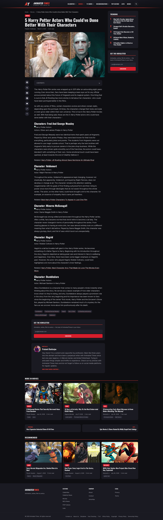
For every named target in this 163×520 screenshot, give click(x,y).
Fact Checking (92, 516)
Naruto (29, 476)
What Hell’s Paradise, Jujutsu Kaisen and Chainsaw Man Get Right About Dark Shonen (123, 21)
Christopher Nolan (108, 417)
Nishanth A (106, 414)
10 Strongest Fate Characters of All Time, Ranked (123, 33)
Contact (91, 496)
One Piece (68, 476)
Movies (80, 4)
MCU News (106, 465)
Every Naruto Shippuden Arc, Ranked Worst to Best (42, 469)
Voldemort (52, 315)
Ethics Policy (106, 516)
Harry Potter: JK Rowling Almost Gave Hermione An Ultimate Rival (67, 160)
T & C (99, 516)
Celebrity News (67, 495)
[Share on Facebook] (27, 93)
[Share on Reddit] (27, 98)
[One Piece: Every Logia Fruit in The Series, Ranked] (81, 452)
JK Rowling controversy (84, 311)
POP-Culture (115, 4)
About (91, 492)
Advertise (92, 499)
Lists (123, 4)
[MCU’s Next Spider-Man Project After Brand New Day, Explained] (119, 452)
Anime (67, 406)
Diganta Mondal (69, 414)
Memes (129, 4)
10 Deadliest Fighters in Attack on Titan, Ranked (123, 44)
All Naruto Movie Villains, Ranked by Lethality (123, 38)
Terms (117, 496)
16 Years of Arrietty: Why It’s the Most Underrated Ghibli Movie (81, 410)
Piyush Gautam (31, 414)
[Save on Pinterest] (27, 82)
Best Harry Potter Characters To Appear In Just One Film (64, 200)
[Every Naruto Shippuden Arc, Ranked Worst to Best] (43, 452)
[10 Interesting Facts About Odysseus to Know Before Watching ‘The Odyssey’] (119, 393)
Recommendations (102, 4)
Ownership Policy (133, 516)
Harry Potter (71, 311)
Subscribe (68, 336)
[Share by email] (27, 103)
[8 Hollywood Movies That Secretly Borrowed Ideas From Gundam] (43, 393)
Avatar (28, 417)
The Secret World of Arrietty (81, 417)
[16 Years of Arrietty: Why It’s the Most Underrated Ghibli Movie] (81, 393)
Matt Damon (118, 417)
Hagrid (63, 311)
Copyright (114, 516)
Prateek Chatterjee (30, 29)
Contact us (69, 516)
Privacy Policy (122, 516)
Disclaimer (83, 516)
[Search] (136, 4)
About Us (76, 516)
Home (26, 12)
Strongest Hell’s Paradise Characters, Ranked (124, 27)
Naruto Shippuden (37, 476)
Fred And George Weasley (52, 311)
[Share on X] (27, 88)
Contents (40, 83)
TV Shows (89, 4)
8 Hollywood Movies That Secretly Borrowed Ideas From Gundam (43, 410)
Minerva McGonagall (41, 315)
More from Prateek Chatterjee (51, 369)
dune (34, 417)
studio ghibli (69, 417)
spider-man (107, 476)
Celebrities (71, 4)
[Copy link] (27, 109)
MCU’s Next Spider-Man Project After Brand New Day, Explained (119, 469)
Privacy (117, 492)
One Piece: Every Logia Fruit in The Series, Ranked (79, 469)
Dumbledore (38, 311)
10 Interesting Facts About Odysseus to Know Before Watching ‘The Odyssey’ (118, 410)
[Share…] (27, 114)
